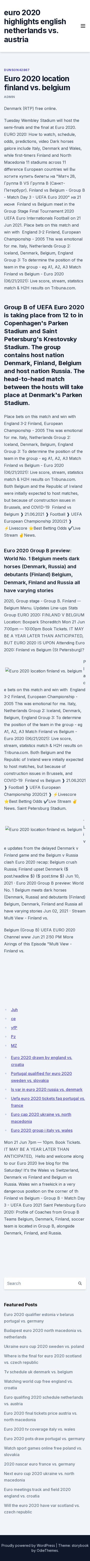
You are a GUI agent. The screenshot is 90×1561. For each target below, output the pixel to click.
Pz (13, 1036)
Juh (14, 1009)
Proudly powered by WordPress (28, 1545)
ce (13, 1018)
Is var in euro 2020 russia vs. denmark (46, 1089)
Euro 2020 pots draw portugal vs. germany (44, 1438)
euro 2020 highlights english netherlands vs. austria (35, 26)
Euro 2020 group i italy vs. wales (41, 1130)
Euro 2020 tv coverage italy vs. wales (39, 1429)
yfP (14, 1027)
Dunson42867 (17, 70)
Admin (9, 97)
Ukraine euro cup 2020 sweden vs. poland (44, 1346)
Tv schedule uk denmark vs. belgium (38, 1371)
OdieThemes (47, 1550)
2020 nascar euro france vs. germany (39, 1464)
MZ (14, 1045)
